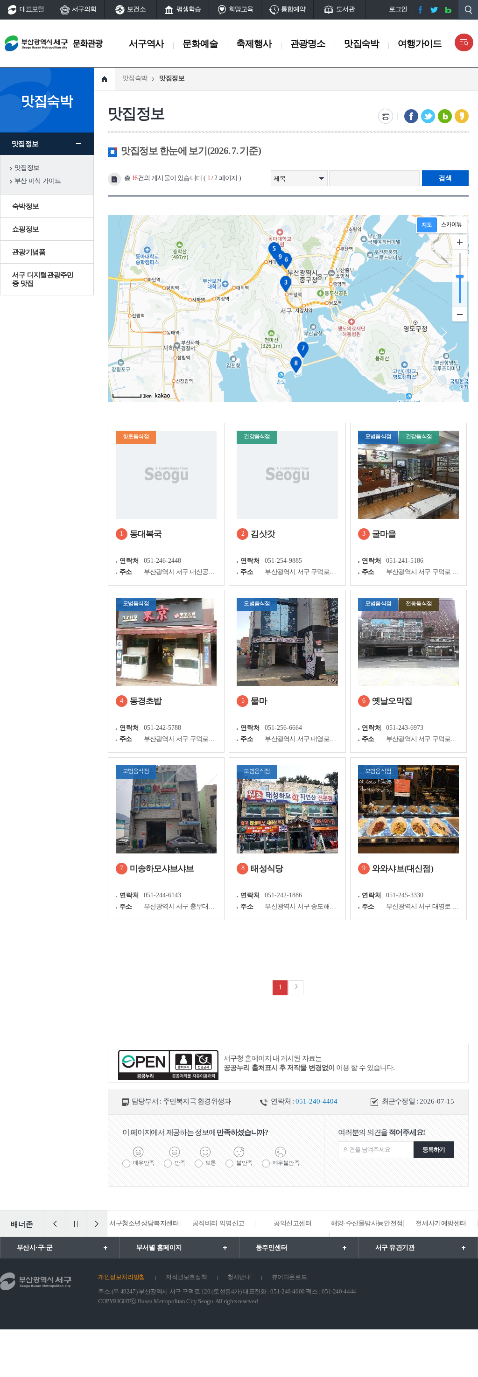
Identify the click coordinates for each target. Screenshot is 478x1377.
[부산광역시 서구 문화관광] (69, 43)
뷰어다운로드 (289, 1276)
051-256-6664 (283, 727)
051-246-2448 (162, 560)
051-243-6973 (404, 727)
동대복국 (146, 533)
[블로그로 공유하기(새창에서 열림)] (445, 116)
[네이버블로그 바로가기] (448, 10)
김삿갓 (263, 533)
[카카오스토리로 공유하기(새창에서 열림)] (462, 116)
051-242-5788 (162, 727)
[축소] (459, 314)
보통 (210, 1163)
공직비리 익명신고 (218, 1223)
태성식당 (267, 868)
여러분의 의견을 (381, 1132)
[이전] (54, 1223)
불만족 (244, 1163)
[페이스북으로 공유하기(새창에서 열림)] (411, 116)
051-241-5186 (404, 560)
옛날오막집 (392, 701)
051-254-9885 (283, 560)
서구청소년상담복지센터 (144, 1223)
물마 (259, 701)
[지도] (427, 224)
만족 (180, 1163)
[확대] (459, 242)
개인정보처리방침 (121, 1276)
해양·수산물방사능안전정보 (367, 1236)
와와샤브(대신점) (402, 868)
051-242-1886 (283, 895)
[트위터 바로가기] (434, 10)
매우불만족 (286, 1163)
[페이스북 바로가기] (420, 10)
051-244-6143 (162, 895)
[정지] (75, 1223)
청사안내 (239, 1276)
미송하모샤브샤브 (162, 868)
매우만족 (144, 1163)
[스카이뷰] (451, 224)
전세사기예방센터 (440, 1223)
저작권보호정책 (186, 1276)
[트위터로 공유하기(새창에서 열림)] (428, 116)
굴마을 (384, 533)
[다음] (96, 1223)
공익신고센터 (292, 1223)
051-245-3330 (404, 895)
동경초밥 (146, 701)
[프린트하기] (385, 116)
